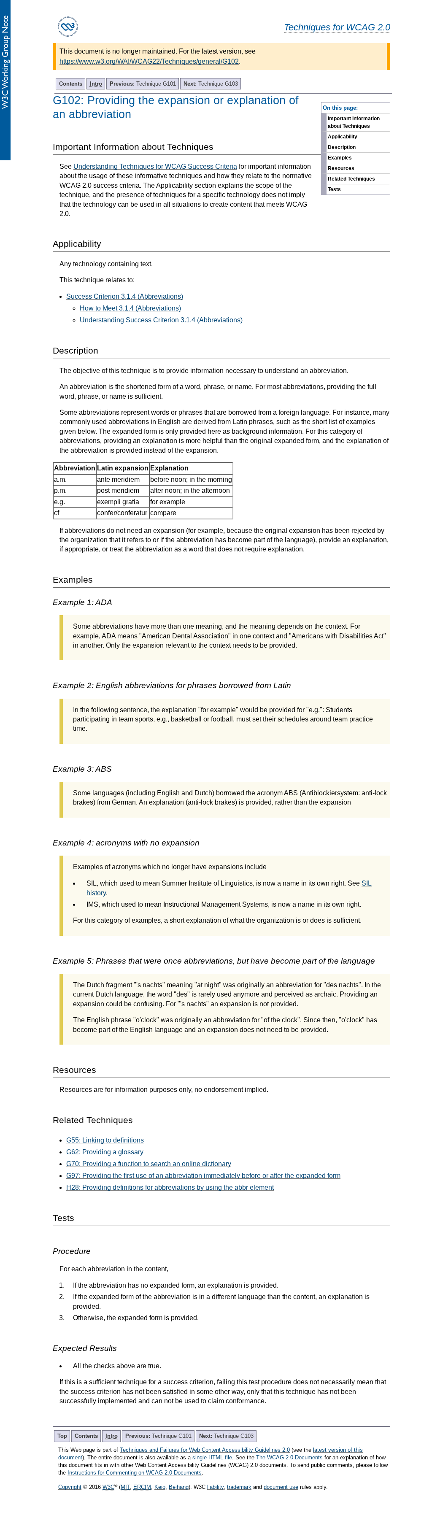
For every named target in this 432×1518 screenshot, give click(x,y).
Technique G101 (143, 84)
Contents (70, 84)
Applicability (342, 137)
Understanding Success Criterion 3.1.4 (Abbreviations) (161, 320)
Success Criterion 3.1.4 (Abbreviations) (124, 296)
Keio (159, 1487)
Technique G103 (211, 84)
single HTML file (212, 1457)
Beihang (179, 1487)
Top (62, 1436)
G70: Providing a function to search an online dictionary (148, 1163)
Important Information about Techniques (354, 122)
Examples (340, 158)
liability (215, 1487)
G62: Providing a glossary (104, 1152)
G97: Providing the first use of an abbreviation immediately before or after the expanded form (203, 1175)
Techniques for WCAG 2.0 (337, 27)
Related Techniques (351, 179)
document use (281, 1487)
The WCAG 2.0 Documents (289, 1457)
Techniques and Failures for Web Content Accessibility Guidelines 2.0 (205, 1450)
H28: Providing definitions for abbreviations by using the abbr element (170, 1187)
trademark (239, 1487)
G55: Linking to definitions (105, 1140)
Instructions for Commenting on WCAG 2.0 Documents (135, 1472)
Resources (341, 168)
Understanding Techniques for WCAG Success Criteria (155, 166)
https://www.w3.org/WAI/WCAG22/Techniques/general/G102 (149, 61)
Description (342, 147)
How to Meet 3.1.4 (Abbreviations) (130, 308)
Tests (334, 189)
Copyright (69, 1487)
